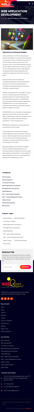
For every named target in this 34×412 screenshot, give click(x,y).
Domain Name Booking (8, 203)
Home (2, 18)
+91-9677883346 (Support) (11, 386)
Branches (3, 315)
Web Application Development (10, 188)
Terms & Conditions (6, 320)
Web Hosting (5, 205)
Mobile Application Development (11, 185)
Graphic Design (6, 200)
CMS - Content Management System (12, 197)
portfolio (3, 312)
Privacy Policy (5, 323)
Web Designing (6, 177)
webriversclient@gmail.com (11, 390)
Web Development (7, 180)
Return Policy (4, 329)
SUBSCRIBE (25, 267)
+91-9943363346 (8, 384)
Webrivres (28, 408)
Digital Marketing (7, 191)
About (2, 310)
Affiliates (3, 326)
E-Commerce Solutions (8, 182)
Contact (3, 318)
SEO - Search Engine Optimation (11, 194)
